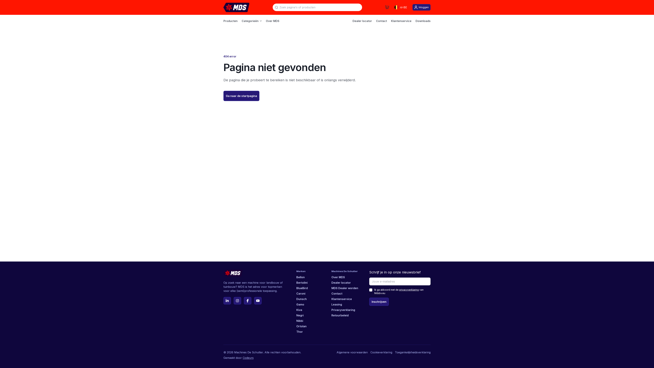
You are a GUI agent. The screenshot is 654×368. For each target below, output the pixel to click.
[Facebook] (247, 300)
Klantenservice (341, 299)
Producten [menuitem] (230, 21)
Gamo (300, 304)
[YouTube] (258, 300)
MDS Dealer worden (344, 288)
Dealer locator (341, 282)
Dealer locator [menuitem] (362, 21)
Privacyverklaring (343, 310)
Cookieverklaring (381, 352)
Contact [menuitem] (381, 21)
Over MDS (338, 277)
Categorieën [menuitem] (250, 21)
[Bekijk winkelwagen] (387, 7)
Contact (336, 293)
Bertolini (302, 282)
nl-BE (403, 7)
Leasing (336, 304)
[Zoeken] (276, 7)
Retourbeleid (340, 315)
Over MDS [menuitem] (272, 21)
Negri (300, 315)
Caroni (300, 293)
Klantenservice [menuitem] (401, 21)
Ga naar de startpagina (241, 96)
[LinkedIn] (227, 300)
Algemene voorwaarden (352, 352)
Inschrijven (379, 301)
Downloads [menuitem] (423, 21)
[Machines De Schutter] (236, 7)
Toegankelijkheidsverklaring (413, 352)
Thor (299, 331)
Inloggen (424, 7)
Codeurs (248, 357)
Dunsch (301, 299)
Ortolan (301, 326)
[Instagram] (237, 300)
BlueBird (302, 288)
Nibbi (299, 321)
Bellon (300, 277)
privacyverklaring (409, 289)
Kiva (299, 310)
